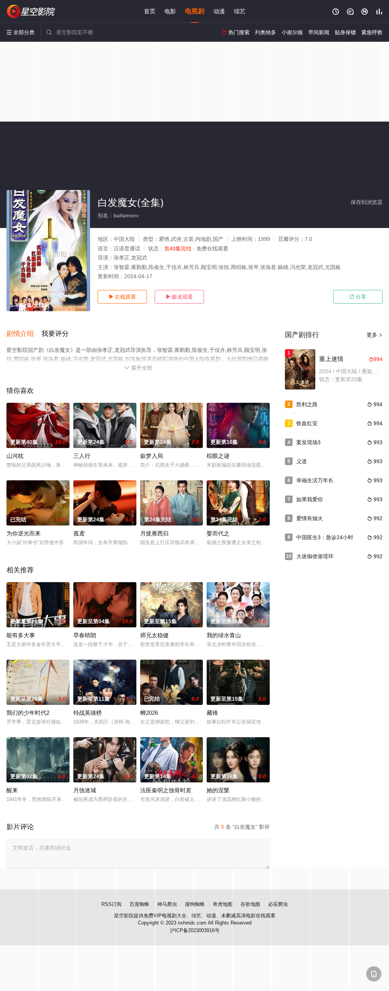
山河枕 (15, 456)
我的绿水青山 (224, 635)
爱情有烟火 (309, 518)
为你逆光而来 (23, 533)
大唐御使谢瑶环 (315, 556)
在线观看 (122, 297)
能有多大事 (20, 635)
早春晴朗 (84, 635)
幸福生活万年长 (315, 480)
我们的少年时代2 (27, 712)
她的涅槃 (218, 790)
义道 (301, 461)
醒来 (12, 790)
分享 (357, 297)
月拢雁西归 (154, 533)
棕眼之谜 (218, 456)
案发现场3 (308, 442)
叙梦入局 (151, 456)
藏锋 (212, 712)
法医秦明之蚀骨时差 (165, 790)
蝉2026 (149, 712)
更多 (375, 335)
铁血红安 (307, 423)
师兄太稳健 (154, 635)
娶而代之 (218, 533)
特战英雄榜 (87, 712)
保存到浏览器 (367, 202)
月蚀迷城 (84, 790)
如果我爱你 (309, 499)
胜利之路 (307, 404)
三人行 (81, 456)
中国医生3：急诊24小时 (324, 537)
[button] (23, 334)
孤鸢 (79, 533)
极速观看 (179, 297)
